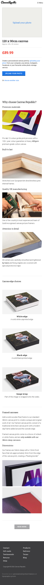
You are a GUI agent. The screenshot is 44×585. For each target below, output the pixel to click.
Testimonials (8, 554)
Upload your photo (13, 73)
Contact (6, 548)
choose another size (11, 80)
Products (26, 548)
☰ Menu (40, 3)
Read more (22, 527)
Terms (25, 554)
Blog (25, 558)
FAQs (5, 561)
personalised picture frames (23, 574)
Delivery (26, 551)
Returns (6, 558)
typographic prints (9, 576)
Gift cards (7, 551)
